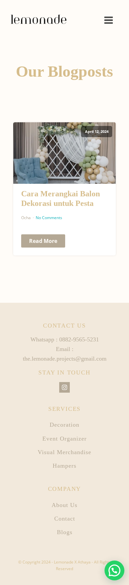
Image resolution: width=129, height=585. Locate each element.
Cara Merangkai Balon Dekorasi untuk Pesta (60, 198)
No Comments (49, 217)
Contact (64, 518)
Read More (43, 241)
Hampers (64, 465)
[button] (114, 570)
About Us (64, 505)
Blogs (64, 532)
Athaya (84, 562)
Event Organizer (64, 438)
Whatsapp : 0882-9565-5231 (64, 339)
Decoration (64, 424)
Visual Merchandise (64, 452)
